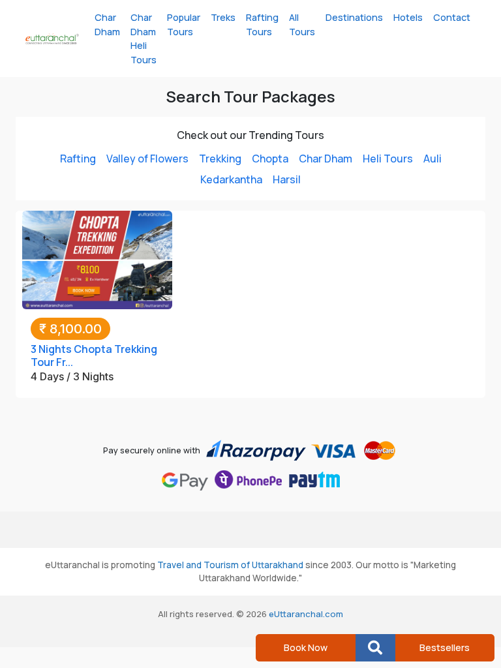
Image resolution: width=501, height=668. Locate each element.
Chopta (270, 158)
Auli (432, 158)
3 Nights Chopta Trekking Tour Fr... (94, 355)
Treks (223, 17)
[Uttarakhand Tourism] (52, 38)
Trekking (220, 158)
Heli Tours (388, 158)
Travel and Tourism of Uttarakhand (230, 565)
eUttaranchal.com (306, 614)
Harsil (287, 179)
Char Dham (107, 24)
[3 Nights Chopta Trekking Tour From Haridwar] (97, 259)
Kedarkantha (231, 179)
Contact (451, 17)
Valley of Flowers (147, 158)
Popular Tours (183, 24)
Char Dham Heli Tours (143, 38)
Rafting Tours (262, 24)
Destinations (354, 17)
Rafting (78, 158)
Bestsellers (444, 647)
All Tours (302, 24)
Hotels (408, 17)
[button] (375, 647)
